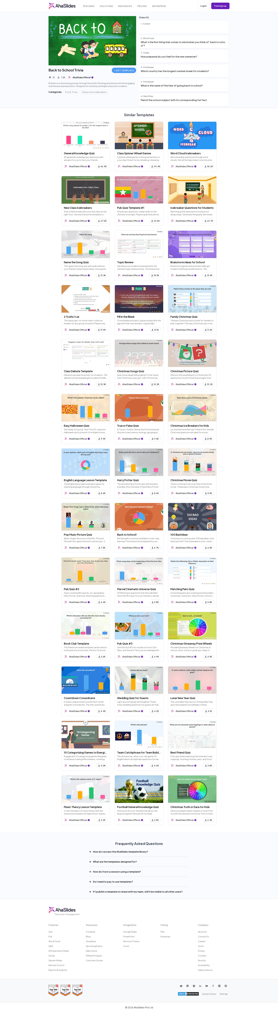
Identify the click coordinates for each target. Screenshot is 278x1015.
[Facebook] (213, 986)
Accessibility (204, 965)
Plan (163, 931)
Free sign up (220, 5)
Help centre (91, 951)
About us (202, 931)
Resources (125, 6)
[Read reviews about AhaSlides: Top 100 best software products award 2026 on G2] (53, 990)
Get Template (125, 70)
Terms (201, 946)
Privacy (201, 951)
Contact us (203, 936)
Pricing (142, 6)
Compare (90, 931)
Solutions (106, 6)
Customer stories (94, 960)
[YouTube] (206, 986)
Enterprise (159, 6)
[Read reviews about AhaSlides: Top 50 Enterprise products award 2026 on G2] (77, 990)
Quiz (51, 931)
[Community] (194, 986)
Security (202, 960)
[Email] (181, 986)
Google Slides (130, 931)
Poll (50, 936)
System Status (209, 994)
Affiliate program (94, 955)
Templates (91, 941)
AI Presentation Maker (59, 951)
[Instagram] (219, 986)
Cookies (202, 955)
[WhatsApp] (187, 986)
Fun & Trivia (71, 92)
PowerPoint (129, 936)
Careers (201, 941)
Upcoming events (94, 946)
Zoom (126, 946)
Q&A (51, 946)
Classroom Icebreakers (94, 92)
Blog (88, 936)
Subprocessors (205, 970)
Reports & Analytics (58, 970)
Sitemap (224, 994)
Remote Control (56, 965)
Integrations (129, 924)
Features (89, 6)
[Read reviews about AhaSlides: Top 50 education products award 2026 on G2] (65, 990)
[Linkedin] (200, 986)
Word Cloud (54, 941)
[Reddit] (225, 986)
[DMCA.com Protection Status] (188, 994)
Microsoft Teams (131, 941)
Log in (203, 5)
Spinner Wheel (55, 960)
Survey (52, 955)
